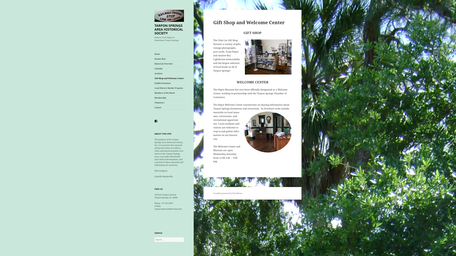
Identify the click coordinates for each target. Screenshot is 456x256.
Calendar (158, 68)
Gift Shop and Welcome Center (169, 78)
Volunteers (159, 102)
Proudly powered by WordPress (227, 193)
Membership (160, 97)
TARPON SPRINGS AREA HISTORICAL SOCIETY (168, 29)
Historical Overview (163, 63)
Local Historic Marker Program (168, 88)
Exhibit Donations (162, 83)
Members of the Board (164, 93)
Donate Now (160, 59)
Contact (157, 107)
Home (157, 54)
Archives (158, 73)
